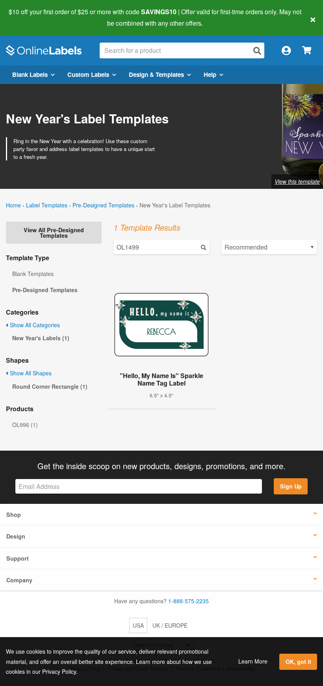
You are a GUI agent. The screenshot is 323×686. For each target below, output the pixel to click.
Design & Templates (156, 74)
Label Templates (46, 205)
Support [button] (17, 558)
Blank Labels (30, 74)
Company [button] (19, 580)
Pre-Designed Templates (103, 205)
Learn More (252, 661)
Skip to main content (28, 17)
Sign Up (291, 486)
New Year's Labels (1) (40, 338)
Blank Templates (33, 274)
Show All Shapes (30, 373)
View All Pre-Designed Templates (54, 232)
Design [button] (15, 536)
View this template (297, 181)
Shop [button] (13, 514)
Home (13, 205)
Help (210, 74)
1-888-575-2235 (188, 601)
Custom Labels (88, 74)
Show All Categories (34, 325)
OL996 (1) (25, 425)
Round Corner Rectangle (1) (49, 386)
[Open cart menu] (306, 50)
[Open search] (257, 50)
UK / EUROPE (169, 625)
